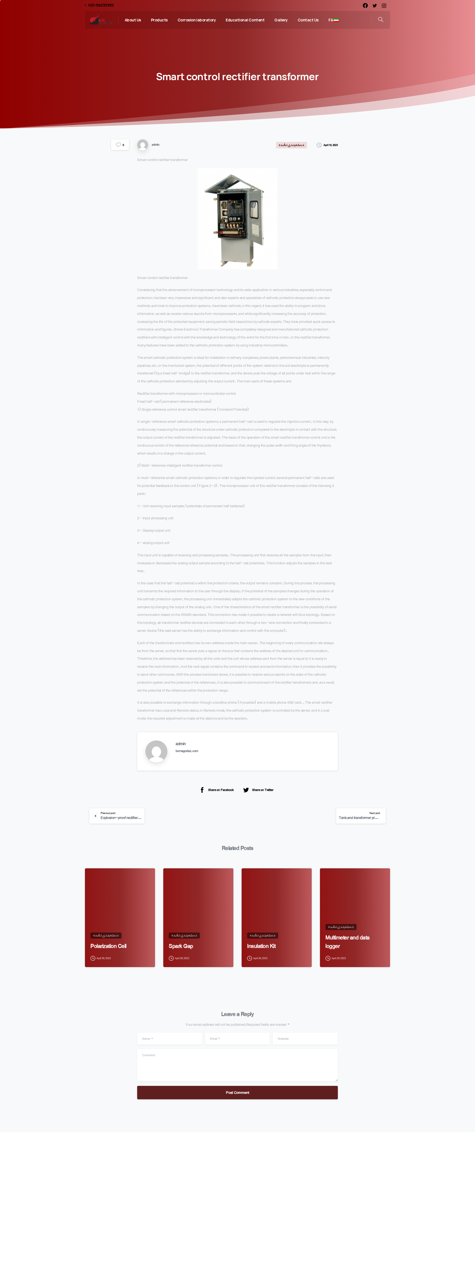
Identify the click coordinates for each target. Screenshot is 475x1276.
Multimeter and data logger (347, 941)
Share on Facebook (221, 789)
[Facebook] (365, 5)
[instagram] (384, 5)
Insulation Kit (261, 946)
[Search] (380, 19)
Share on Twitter (262, 789)
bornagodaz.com (187, 750)
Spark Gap (181, 946)
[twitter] (374, 5)
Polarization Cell (108, 946)
